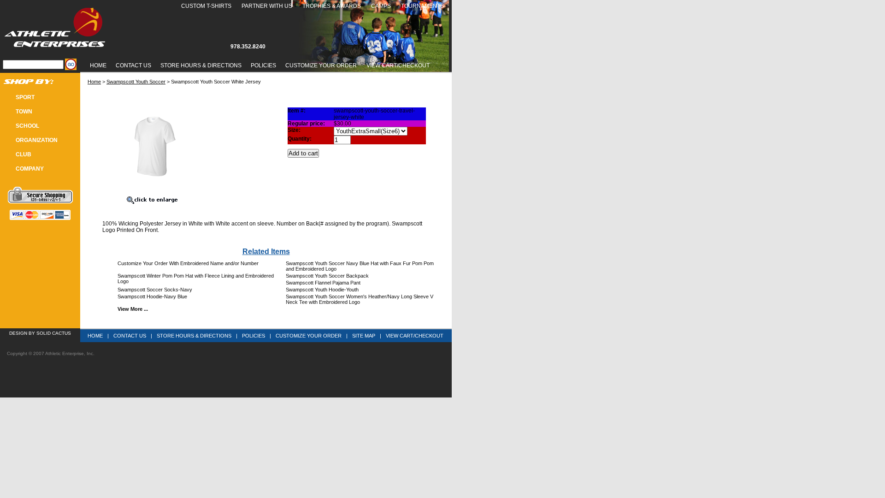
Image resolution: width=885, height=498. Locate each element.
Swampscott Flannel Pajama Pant (323, 282)
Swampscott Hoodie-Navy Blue (152, 296)
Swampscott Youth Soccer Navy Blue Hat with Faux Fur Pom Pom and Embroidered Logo (360, 266)
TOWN (24, 111)
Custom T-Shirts (206, 6)
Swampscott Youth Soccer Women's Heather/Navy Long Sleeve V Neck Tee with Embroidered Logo (359, 299)
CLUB (23, 154)
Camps (381, 6)
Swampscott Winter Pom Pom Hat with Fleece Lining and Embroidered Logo (196, 278)
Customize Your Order (321, 65)
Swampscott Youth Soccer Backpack (327, 276)
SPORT (25, 97)
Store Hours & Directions (201, 65)
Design (18, 333)
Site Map (363, 335)
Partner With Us (267, 6)
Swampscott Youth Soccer (135, 81)
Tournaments (422, 6)
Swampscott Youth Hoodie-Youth (322, 289)
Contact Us (133, 65)
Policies (263, 65)
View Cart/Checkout (414, 335)
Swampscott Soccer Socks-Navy (155, 289)
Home (98, 65)
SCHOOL (27, 126)
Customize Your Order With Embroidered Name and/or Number (188, 263)
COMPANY (30, 169)
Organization (37, 140)
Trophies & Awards (331, 6)
